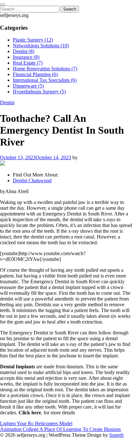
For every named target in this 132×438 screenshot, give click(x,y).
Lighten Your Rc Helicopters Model (36, 423)
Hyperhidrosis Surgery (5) (39, 91)
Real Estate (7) (28, 63)
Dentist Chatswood (32, 180)
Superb (116, 435)
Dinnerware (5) (28, 86)
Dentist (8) (23, 51)
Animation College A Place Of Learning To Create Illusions (60, 429)
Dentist (7, 102)
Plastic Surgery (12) (33, 40)
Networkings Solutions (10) (41, 45)
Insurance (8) (26, 57)
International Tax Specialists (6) (45, 80)
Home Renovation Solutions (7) (45, 68)
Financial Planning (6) (35, 74)
